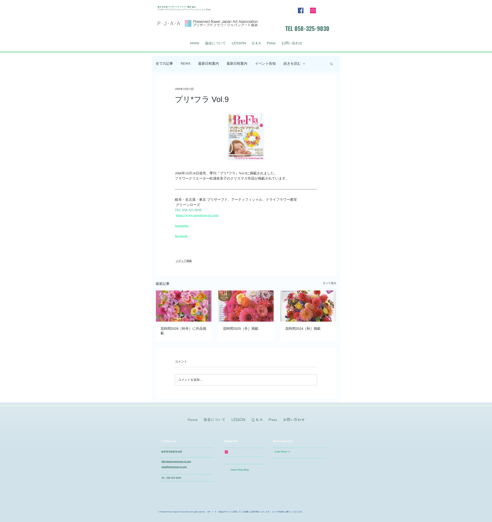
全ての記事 (164, 63)
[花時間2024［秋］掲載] (308, 306)
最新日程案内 (208, 63)
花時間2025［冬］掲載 (240, 328)
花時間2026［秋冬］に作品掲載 (183, 331)
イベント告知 (265, 63)
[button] (331, 63)
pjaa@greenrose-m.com (174, 467)
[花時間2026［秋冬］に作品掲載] (183, 306)
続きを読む (292, 63)
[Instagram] (313, 10)
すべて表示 (329, 283)
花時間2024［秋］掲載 (303, 328)
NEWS (185, 63)
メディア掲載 (184, 260)
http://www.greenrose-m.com (176, 461)
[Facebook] (300, 10)
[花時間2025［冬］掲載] (246, 306)
